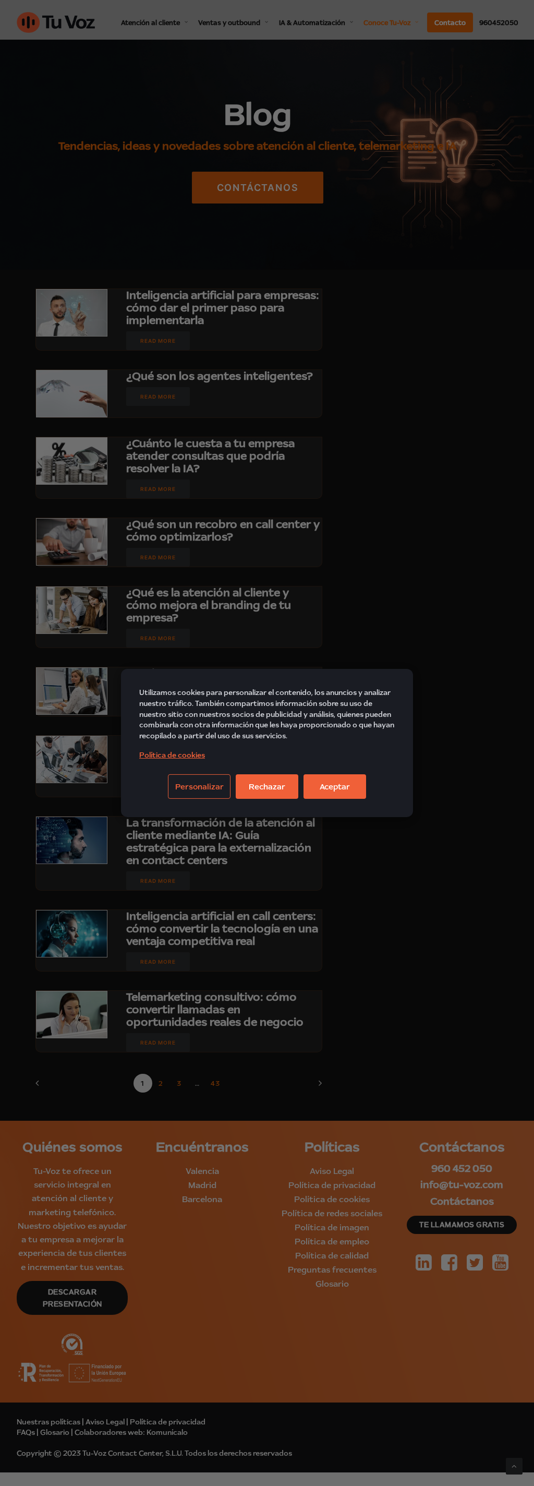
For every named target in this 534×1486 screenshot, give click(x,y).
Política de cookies (172, 755)
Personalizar (199, 787)
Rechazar (267, 787)
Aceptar (335, 787)
